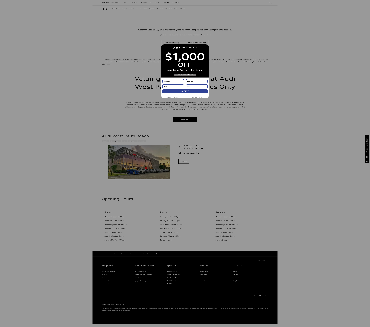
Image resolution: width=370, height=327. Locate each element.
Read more (196, 95)
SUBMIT (185, 91)
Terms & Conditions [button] (173, 97)
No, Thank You (197, 97)
